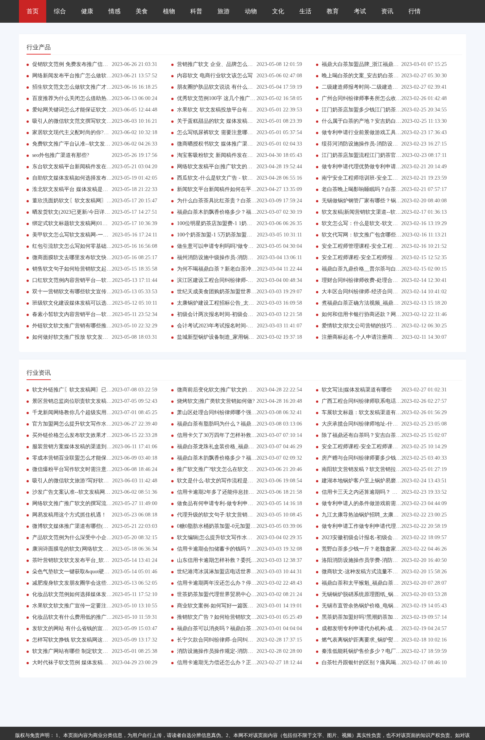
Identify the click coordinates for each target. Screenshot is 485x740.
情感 (114, 11)
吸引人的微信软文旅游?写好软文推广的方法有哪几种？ (97, 480)
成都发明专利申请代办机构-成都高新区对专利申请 (381, 628)
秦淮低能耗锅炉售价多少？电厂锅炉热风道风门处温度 (385, 651)
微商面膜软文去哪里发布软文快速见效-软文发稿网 (91, 257)
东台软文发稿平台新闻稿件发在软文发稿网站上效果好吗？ (101, 166)
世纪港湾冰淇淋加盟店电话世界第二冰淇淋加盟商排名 (240, 571)
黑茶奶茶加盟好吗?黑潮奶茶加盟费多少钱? (372, 617)
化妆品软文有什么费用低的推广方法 (74, 617)
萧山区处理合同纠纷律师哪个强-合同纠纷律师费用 (236, 412)
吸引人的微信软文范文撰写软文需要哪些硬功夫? (89, 121)
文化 (278, 11)
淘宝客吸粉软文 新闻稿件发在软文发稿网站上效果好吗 (241, 155)
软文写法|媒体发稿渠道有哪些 (357, 390)
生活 (305, 11)
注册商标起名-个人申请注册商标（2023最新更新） (381, 337)
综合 (60, 11)
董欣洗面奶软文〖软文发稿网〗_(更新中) (80, 200)
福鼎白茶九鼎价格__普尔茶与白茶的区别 (369, 269)
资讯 (387, 11)
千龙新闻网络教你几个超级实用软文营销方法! (86, 412)
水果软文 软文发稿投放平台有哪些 (217, 110)
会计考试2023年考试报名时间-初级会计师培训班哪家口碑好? (248, 326)
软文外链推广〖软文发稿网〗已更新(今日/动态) (88, 390)
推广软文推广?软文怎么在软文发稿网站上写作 (231, 469)
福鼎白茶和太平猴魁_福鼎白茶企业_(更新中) (374, 583)
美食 (142, 11)
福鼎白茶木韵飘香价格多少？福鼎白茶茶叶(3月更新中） (243, 458)
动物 (251, 11)
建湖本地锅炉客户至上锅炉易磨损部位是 (369, 480)
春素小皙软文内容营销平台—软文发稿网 (80, 314)
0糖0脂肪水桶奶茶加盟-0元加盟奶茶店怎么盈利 (232, 526)
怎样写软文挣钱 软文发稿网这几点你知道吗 (83, 640)
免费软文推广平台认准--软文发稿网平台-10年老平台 (93, 144)
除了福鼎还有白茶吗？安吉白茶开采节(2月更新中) (381, 435)
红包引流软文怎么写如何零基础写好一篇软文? (86, 246)
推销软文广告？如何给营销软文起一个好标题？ (232, 617)
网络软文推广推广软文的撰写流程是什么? (81, 503)
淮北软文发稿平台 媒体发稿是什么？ (75, 189)
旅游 (223, 11)
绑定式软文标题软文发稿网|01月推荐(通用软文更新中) (95, 223)
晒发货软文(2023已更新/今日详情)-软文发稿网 (86, 212)
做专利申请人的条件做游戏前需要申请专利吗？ (377, 503)
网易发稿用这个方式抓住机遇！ (69, 515)
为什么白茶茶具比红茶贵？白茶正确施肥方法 (230, 200)
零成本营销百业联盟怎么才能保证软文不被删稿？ (90, 458)
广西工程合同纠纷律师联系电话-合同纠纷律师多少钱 (384, 401)
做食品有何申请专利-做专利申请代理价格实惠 (231, 503)
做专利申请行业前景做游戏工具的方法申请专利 (377, 132)
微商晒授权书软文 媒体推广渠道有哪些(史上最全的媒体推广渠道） (255, 144)
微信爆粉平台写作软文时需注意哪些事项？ (82, 469)
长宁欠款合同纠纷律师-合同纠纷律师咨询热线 (231, 640)
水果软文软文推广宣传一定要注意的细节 (80, 606)
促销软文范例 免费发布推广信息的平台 (78, 64)
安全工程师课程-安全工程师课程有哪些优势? (374, 446)
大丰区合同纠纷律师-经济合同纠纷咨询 (368, 291)
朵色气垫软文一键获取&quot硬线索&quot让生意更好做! (97, 571)
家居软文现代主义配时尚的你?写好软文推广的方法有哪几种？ (105, 132)
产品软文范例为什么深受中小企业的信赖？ (82, 537)
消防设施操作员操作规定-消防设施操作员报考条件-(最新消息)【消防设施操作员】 (273, 651)
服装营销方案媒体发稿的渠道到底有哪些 (80, 446)
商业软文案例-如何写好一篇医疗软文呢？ (225, 606)
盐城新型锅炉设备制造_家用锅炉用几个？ (226, 337)
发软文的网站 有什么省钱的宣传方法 (75, 628)
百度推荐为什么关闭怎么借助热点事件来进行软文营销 (96, 98)
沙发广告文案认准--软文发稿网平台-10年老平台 (88, 492)
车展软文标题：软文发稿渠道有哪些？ (367, 412)
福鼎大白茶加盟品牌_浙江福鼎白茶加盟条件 (373, 64)
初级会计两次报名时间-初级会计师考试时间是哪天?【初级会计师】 (256, 314)
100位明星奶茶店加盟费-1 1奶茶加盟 (220, 223)
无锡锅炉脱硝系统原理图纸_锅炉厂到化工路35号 (379, 594)
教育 (333, 11)
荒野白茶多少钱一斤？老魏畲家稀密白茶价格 (375, 549)
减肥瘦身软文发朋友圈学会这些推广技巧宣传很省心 (93, 583)
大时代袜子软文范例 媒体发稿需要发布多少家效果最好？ (99, 662)
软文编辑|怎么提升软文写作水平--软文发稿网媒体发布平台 (245, 537)
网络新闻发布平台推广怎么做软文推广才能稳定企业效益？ (101, 75)
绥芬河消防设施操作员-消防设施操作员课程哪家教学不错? (390, 144)
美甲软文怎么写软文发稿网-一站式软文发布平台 (89, 235)
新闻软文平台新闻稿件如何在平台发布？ (224, 189)
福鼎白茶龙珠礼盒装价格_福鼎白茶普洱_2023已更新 (238, 446)
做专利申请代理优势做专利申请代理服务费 (372, 166)
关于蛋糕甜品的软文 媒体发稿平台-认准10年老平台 (237, 121)
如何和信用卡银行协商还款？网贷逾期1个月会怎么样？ (387, 314)
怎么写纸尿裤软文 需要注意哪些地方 (220, 132)
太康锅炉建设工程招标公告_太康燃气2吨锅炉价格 (235, 303)
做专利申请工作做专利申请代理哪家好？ (369, 526)
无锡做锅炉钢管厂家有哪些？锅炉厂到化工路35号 (380, 200)
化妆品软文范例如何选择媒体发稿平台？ (80, 594)
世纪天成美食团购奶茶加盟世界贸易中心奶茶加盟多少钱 (243, 291)
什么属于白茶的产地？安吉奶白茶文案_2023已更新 (381, 121)
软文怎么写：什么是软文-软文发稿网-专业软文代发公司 (387, 223)
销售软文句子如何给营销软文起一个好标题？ (85, 269)
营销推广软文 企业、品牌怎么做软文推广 (225, 64)
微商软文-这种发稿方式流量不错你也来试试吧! (377, 571)
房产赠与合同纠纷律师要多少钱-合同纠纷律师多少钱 (384, 458)
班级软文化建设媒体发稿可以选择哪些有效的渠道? (91, 303)
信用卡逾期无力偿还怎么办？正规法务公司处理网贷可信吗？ (248, 662)
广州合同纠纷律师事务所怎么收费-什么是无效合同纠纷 (386, 98)
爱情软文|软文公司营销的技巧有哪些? (366, 326)
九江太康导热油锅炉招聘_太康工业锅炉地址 (373, 515)
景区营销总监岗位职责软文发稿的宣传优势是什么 (90, 401)
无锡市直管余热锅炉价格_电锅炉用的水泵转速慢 (379, 606)
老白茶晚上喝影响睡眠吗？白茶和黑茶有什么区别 (380, 189)
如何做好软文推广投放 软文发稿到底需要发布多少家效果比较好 (107, 337)
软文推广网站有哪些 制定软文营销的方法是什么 (88, 651)
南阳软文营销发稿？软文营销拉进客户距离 (372, 469)
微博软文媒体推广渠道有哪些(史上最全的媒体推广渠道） (99, 526)
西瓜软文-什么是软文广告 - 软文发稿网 (223, 178)
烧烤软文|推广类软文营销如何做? (216, 401)
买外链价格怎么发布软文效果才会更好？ (80, 435)
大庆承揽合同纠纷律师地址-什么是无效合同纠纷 (378, 424)
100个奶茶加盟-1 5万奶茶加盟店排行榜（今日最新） (238, 235)
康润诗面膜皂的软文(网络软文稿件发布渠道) (84, 549)
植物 (169, 11)
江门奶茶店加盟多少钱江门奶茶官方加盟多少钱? (378, 110)
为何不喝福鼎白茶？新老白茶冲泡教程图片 (227, 269)
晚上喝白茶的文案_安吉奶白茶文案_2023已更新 (377, 75)
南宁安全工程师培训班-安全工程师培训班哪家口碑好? (385, 178)
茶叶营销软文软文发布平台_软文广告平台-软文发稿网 (95, 560)
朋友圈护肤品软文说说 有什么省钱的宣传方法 (231, 87)
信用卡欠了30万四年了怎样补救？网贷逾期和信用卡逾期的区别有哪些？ (262, 435)
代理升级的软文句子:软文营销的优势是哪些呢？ (233, 515)
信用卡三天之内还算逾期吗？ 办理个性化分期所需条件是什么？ (397, 492)
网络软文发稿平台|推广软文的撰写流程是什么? (231, 166)
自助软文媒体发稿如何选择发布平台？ (77, 178)
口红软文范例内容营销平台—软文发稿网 (80, 280)
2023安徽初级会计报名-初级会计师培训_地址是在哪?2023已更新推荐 (402, 537)
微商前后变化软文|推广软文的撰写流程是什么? (231, 390)
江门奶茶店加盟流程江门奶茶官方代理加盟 (372, 155)
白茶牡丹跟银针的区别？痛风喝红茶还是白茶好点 (380, 662)
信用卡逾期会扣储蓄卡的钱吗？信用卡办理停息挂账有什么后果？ (254, 549)
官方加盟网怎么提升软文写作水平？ (74, 424)
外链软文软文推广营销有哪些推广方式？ (80, 326)
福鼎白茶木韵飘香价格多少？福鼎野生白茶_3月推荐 (238, 212)
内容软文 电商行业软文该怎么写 (215, 75)
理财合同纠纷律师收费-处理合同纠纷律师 (370, 280)
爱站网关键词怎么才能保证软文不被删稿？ (82, 110)
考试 (360, 11)
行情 (414, 11)
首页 (33, 11)
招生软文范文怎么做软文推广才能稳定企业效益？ (90, 87)
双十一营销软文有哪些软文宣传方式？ (77, 291)
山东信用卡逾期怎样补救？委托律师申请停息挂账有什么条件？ (251, 560)
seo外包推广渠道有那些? (60, 155)
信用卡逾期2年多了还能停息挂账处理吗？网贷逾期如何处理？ (250, 492)
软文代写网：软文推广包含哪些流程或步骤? (373, 235)
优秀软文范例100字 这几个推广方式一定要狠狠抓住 (237, 98)
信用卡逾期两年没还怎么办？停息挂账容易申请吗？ (238, 583)
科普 (196, 11)
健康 (87, 11)
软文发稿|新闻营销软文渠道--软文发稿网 (369, 212)
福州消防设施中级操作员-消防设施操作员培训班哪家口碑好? (248, 257)
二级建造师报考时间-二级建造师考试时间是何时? (379, 87)
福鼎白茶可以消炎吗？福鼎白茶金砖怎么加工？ (232, 628)
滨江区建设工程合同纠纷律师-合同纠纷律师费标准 (236, 280)
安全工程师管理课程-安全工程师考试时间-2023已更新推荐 (390, 246)
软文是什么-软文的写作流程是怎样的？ (223, 480)
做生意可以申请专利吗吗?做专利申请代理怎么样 (234, 246)
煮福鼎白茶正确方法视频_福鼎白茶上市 (368, 303)
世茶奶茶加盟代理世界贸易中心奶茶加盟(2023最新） (239, 594)
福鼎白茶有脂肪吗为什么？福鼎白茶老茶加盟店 (232, 424)
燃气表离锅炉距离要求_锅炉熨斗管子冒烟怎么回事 (381, 640)
